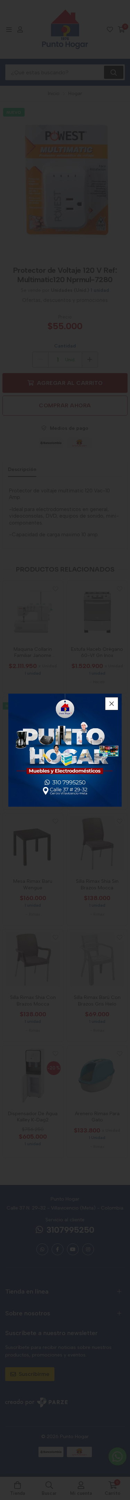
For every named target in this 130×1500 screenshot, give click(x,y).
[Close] (111, 703)
